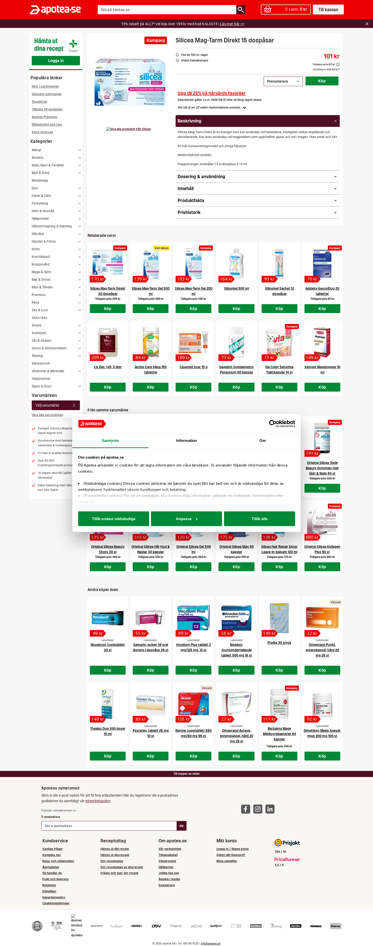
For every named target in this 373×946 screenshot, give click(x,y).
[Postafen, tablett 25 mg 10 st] (150, 704)
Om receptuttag (111, 861)
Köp (322, 80)
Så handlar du (52, 873)
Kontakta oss (51, 855)
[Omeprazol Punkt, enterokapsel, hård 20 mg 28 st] (322, 618)
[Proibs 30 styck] (279, 618)
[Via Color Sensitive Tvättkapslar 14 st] (279, 342)
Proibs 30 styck (279, 643)
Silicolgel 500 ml (236, 288)
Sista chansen (42, 132)
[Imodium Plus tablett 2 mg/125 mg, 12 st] (193, 618)
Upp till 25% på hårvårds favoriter (212, 93)
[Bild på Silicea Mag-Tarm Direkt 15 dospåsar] (129, 83)
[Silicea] (128, 129)
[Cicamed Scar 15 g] (193, 342)
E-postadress (50, 817)
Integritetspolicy (53, 897)
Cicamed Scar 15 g (194, 367)
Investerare (167, 885)
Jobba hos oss (169, 873)
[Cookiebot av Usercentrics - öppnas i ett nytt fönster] (273, 424)
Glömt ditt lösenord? (230, 855)
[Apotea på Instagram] (259, 809)
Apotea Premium (44, 117)
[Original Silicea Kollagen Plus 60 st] (322, 522)
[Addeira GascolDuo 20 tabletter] (322, 264)
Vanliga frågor (52, 849)
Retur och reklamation (58, 861)
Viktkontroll (40, 363)
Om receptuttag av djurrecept (121, 867)
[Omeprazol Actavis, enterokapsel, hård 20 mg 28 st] (236, 704)
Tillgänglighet (168, 855)
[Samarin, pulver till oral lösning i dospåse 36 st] (150, 618)
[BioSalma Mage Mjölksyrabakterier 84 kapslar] (279, 704)
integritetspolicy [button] (98, 801)
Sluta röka (39, 318)
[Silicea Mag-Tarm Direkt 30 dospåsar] (107, 264)
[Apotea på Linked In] (271, 809)
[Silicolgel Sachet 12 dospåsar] (279, 264)
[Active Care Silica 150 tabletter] (150, 342)
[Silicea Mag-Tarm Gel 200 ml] (193, 264)
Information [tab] (186, 440)
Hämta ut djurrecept (114, 855)
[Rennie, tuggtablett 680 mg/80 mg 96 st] (193, 704)
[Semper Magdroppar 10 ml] (322, 342)
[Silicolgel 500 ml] (236, 264)
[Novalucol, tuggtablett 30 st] (107, 618)
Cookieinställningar (56, 903)
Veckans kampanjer (47, 94)
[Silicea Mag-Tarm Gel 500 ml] (150, 264)
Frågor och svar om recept (119, 873)
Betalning (49, 885)
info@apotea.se (211, 943)
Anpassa (183, 518)
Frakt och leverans (55, 879)
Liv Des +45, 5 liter (108, 367)
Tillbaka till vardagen (47, 109)
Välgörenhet (41, 379)
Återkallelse (50, 867)
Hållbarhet (166, 867)
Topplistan (39, 102)
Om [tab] (262, 440)
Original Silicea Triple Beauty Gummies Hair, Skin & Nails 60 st (322, 468)
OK (181, 826)
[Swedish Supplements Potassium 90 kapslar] (236, 342)
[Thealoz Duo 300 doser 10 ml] (107, 704)
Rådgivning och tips (47, 124)
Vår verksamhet (170, 849)
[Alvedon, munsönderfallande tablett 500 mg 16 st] (236, 618)
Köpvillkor (49, 891)
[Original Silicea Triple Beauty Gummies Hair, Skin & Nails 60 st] (322, 438)
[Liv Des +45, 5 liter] (107, 342)
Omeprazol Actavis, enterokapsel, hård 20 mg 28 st (236, 735)
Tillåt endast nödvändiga (113, 518)
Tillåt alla (259, 518)
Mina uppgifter (226, 861)
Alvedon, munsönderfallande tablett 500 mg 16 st (236, 650)
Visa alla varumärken (47, 415)
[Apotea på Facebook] (247, 809)
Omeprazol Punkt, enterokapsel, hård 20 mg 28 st (322, 650)
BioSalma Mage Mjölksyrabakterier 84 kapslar (279, 733)
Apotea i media (169, 879)
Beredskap (40, 180)
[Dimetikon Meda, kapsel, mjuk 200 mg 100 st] (322, 704)
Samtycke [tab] (110, 440)
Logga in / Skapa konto (232, 849)
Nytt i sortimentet (45, 86)
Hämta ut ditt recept (114, 849)
